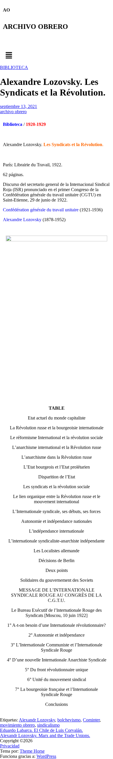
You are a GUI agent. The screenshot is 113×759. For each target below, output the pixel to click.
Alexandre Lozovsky (22, 219)
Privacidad (9, 745)
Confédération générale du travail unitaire (41, 209)
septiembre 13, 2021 (18, 106)
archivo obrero (13, 111)
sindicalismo (48, 725)
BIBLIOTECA (14, 67)
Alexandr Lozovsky (37, 719)
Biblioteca (12, 124)
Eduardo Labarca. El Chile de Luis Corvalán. (41, 730)
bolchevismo (69, 719)
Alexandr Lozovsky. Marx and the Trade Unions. (45, 735)
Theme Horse (32, 751)
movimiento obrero (17, 725)
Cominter (91, 719)
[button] (56, 55)
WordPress (46, 756)
